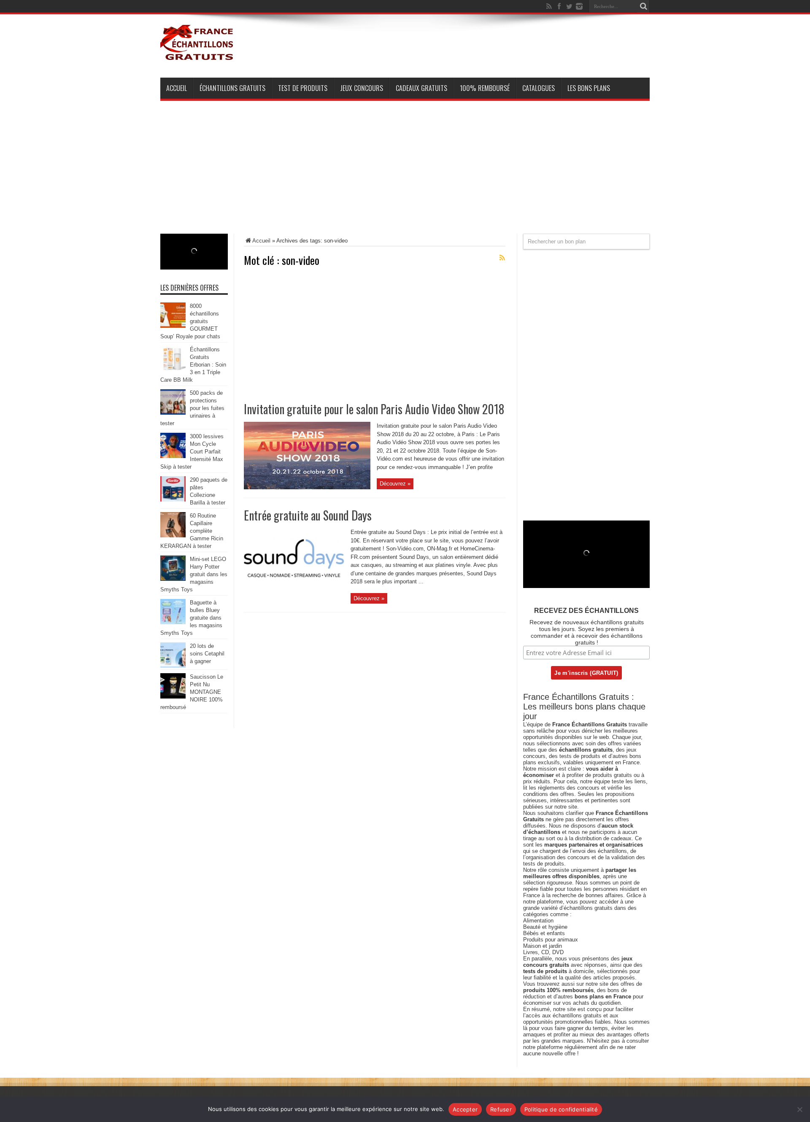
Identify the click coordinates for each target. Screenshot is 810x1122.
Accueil (176, 88)
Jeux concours (361, 88)
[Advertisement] (405, 175)
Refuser (501, 1109)
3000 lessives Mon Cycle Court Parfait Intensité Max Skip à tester (192, 451)
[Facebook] (559, 6)
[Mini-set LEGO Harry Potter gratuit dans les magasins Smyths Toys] (173, 579)
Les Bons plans (588, 88)
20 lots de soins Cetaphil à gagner (207, 653)
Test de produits (302, 88)
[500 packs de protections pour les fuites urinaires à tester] (173, 413)
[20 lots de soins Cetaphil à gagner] (173, 666)
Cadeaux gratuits (421, 88)
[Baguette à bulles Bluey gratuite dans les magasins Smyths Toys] (173, 622)
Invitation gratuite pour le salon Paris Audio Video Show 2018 (374, 409)
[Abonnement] (502, 257)
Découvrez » (395, 483)
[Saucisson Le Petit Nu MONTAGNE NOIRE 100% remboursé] (173, 696)
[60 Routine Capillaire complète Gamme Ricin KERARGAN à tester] (173, 535)
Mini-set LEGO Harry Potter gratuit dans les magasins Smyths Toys (193, 574)
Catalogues (538, 88)
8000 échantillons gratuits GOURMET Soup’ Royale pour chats (190, 321)
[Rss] (549, 6)
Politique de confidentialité (561, 1109)
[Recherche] (643, 6)
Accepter (465, 1109)
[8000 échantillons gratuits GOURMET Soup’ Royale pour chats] (173, 326)
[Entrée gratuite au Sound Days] (294, 594)
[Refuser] (799, 1109)
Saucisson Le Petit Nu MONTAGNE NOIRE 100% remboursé (191, 692)
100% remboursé (485, 88)
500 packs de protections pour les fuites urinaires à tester (192, 408)
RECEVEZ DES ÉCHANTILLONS (586, 610)
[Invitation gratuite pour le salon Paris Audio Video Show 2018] (307, 487)
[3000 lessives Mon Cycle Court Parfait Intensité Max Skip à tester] (173, 456)
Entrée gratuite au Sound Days (308, 515)
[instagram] (579, 6)
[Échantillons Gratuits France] (197, 56)
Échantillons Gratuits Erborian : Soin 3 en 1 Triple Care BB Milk (193, 364)
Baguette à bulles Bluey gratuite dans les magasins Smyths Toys (191, 617)
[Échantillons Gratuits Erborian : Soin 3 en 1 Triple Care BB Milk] (173, 369)
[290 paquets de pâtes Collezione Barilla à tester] (173, 499)
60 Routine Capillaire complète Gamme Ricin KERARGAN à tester (191, 530)
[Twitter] (569, 6)
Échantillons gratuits (232, 88)
